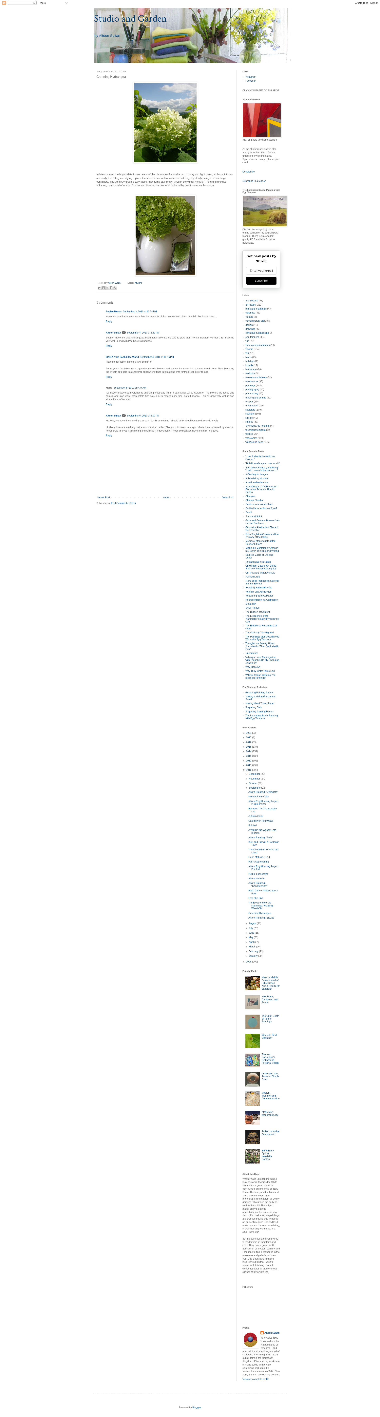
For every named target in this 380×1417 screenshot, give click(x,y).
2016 (249, 742)
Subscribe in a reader (254, 181)
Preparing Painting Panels (259, 711)
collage (249, 316)
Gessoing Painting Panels (259, 692)
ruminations (251, 405)
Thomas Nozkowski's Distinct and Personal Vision (270, 1058)
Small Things (252, 607)
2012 (249, 760)
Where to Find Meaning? (269, 1036)
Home (166, 497)
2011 (249, 765)
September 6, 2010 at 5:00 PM (143, 415)
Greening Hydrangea (259, 913)
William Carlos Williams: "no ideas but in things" (260, 676)
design (249, 325)
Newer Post (103, 497)
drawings (250, 329)
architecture (251, 300)
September (255, 787)
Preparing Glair (253, 707)
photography (252, 389)
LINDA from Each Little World (122, 357)
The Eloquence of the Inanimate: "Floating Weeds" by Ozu (262, 619)
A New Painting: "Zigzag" (261, 917)
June (252, 932)
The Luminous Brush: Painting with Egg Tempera (261, 717)
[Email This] (100, 288)
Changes (250, 496)
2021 (249, 733)
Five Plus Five (255, 898)
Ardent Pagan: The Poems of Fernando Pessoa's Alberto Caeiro (260, 489)
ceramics (250, 312)
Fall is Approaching (258, 861)
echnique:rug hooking (257, 333)
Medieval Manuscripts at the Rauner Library (260, 542)
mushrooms (251, 381)
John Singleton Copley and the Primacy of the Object (262, 535)
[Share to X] (107, 288)
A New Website (256, 878)
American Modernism (256, 482)
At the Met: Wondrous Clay (270, 1113)
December (255, 774)
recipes (249, 401)
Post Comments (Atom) (123, 503)
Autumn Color (255, 816)
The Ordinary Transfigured (259, 632)
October (253, 783)
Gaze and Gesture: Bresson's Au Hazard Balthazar (262, 522)
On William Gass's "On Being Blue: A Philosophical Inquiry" (261, 567)
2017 (249, 737)
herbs (248, 357)
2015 (249, 746)
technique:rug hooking (257, 425)
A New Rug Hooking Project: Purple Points (263, 802)
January (253, 956)
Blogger (196, 1407)
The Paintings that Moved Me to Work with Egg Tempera (262, 638)
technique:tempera (255, 430)
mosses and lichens (256, 377)
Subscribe (261, 280)
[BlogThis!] (103, 288)
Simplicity (250, 603)
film (247, 341)
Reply (109, 321)
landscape (251, 369)
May (251, 937)
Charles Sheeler (254, 500)
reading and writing (255, 397)
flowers (138, 283)
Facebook (250, 80)
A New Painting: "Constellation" (257, 884)
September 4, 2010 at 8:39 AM (143, 332)
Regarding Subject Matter (259, 595)
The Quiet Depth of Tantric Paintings (270, 1019)
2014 (249, 751)
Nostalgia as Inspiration (258, 561)
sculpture (250, 409)
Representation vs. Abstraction (261, 599)
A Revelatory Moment (256, 478)
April (251, 942)
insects (249, 365)
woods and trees (254, 442)
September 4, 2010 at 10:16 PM (157, 357)
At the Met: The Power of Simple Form (270, 1076)
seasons (250, 413)
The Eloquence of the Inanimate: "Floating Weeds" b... (260, 905)
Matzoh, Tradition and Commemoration (271, 1095)
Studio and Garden (130, 18)
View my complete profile (255, 1379)
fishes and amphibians (257, 345)
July (251, 928)
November (255, 778)
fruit (247, 353)
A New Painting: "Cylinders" (263, 792)
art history (250, 304)
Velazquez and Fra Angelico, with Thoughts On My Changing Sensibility (262, 660)
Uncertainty (251, 653)
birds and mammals (256, 308)
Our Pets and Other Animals (260, 572)
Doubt (248, 512)
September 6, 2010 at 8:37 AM (130, 387)
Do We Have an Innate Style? (261, 508)
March (252, 946)
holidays (250, 361)
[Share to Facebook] (111, 288)
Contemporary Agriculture (259, 504)
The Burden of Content (257, 612)
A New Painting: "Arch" (260, 837)
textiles (249, 434)
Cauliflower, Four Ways (260, 821)
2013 (249, 756)
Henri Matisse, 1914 (259, 857)
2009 (249, 961)
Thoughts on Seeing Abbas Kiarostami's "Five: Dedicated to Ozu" (262, 646)
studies (249, 421)
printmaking (251, 393)
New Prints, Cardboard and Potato (270, 999)
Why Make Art (252, 667)
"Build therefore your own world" (262, 463)
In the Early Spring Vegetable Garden (268, 1155)
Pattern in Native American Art (270, 1133)
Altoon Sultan (113, 332)
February (254, 951)
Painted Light (252, 576)
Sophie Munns (114, 311)
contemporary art (254, 320)
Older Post (227, 497)
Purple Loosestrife (258, 874)
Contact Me (248, 171)
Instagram (250, 76)
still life (249, 417)
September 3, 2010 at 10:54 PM (140, 311)
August (253, 923)
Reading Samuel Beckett (258, 587)
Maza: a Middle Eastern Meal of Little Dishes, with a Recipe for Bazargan (271, 983)
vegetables (251, 438)
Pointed (252, 825)
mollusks (250, 373)
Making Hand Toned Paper (259, 703)
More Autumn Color (258, 796)
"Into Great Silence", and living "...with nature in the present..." (261, 469)
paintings (250, 385)
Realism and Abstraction (258, 591)
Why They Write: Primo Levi (260, 671)
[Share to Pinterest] (115, 288)
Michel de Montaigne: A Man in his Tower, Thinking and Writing (262, 549)
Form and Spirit (253, 516)
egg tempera (252, 337)
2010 (249, 770)
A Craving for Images (256, 474)
